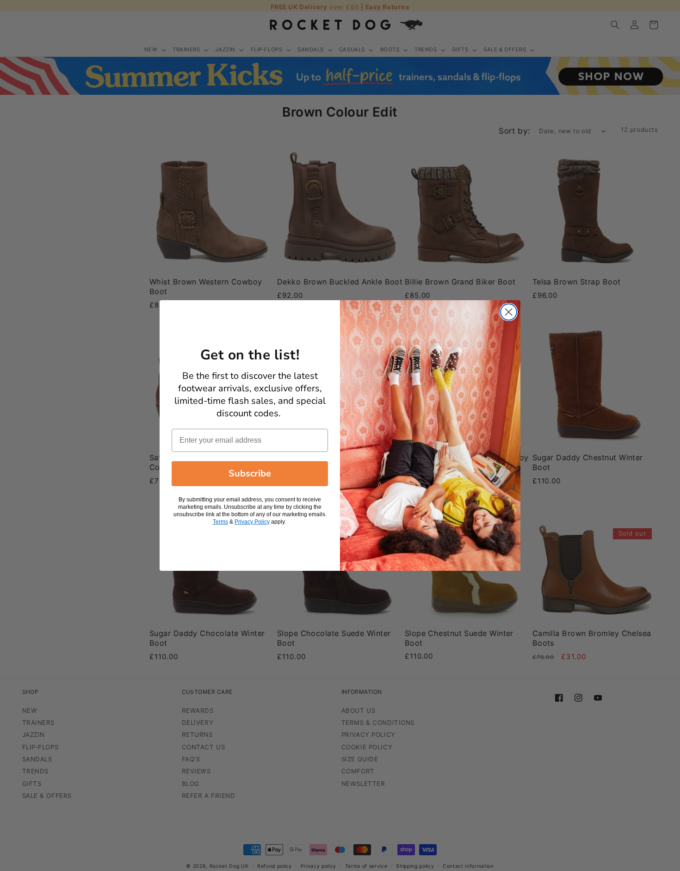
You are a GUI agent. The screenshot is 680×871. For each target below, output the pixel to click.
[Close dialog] (509, 312)
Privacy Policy (252, 522)
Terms (220, 522)
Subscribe (250, 473)
